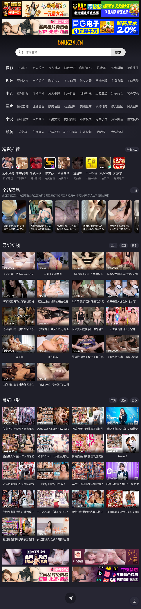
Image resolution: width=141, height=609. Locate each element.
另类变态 (133, 93)
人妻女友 (54, 119)
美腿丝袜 (86, 106)
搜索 (118, 52)
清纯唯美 (101, 106)
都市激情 (23, 119)
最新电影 (11, 400)
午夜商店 (38, 132)
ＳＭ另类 (133, 81)
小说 (9, 119)
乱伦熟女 (117, 93)
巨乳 (123, 245)
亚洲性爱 (23, 93)
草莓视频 (54, 132)
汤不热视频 (70, 132)
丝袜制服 (101, 81)
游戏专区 (70, 68)
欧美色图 (54, 106)
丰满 (113, 400)
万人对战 (54, 68)
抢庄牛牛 (133, 68)
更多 (134, 245)
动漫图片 (70, 106)
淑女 (123, 400)
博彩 (9, 67)
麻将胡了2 (85, 68)
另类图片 (133, 106)
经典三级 (101, 93)
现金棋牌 (117, 68)
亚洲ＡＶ (23, 81)
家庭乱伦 (38, 119)
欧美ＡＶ (54, 81)
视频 (9, 80)
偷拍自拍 (38, 93)
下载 (134, 190)
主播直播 (117, 81)
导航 (9, 131)
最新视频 (11, 245)
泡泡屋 (101, 132)
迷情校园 (86, 119)
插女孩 (22, 132)
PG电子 (23, 68)
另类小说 (101, 119)
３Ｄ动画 (70, 81)
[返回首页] (134, 601)
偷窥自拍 (23, 106)
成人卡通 (54, 93)
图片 (9, 106)
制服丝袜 (86, 93)
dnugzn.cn (70, 42)
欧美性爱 (70, 93)
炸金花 (101, 68)
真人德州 (38, 68)
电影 (9, 93)
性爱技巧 (133, 119)
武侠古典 (70, 119)
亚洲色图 (38, 106)
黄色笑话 (117, 119)
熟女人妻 (86, 81)
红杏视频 (86, 132)
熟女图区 (117, 106)
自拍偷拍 (38, 81)
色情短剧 (117, 132)
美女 (113, 245)
